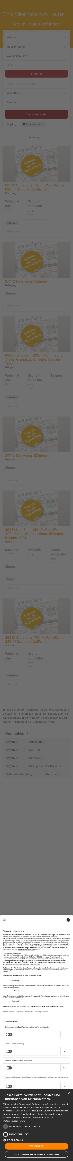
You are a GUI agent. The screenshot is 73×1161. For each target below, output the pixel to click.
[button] (36, 1140)
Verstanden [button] (36, 1146)
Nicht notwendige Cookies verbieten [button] (36, 1154)
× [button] (69, 1093)
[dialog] (36, 1125)
